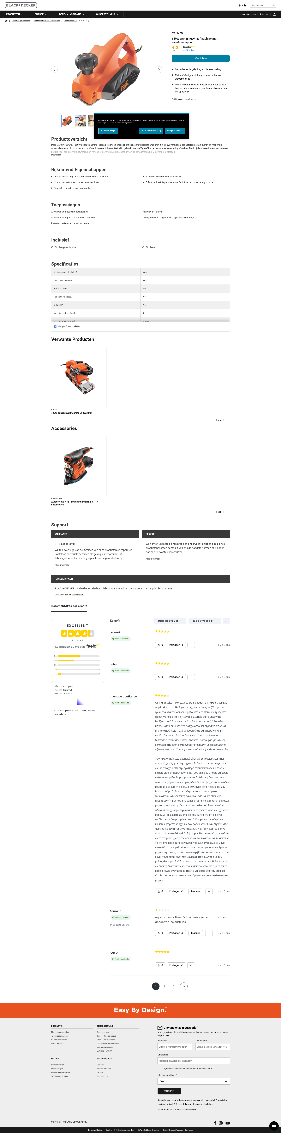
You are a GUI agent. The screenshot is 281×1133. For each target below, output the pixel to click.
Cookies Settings (108, 131)
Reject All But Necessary (151, 131)
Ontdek (39, 14)
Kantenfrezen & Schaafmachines (47, 21)
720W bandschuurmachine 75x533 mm (71, 413)
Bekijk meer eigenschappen (184, 99)
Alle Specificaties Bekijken (68, 326)
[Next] (159, 69)
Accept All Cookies (174, 131)
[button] (215, 1123)
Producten (13, 14)
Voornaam (162, 1040)
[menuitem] (14, 14)
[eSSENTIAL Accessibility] (242, 5)
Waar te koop (201, 58)
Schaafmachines (70, 21)
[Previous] (54, 69)
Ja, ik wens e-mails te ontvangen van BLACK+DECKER (187, 1068)
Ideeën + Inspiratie (70, 14)
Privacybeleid (221, 1100)
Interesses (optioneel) (167, 1075)
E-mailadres (162, 1055)
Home (6, 20)
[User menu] (274, 14)
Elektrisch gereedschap (21, 21)
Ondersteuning (105, 14)
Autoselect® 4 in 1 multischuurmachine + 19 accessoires (74, 503)
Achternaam (201, 1040)
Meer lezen (56, 155)
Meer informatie (62, 565)
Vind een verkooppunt (247, 14)
